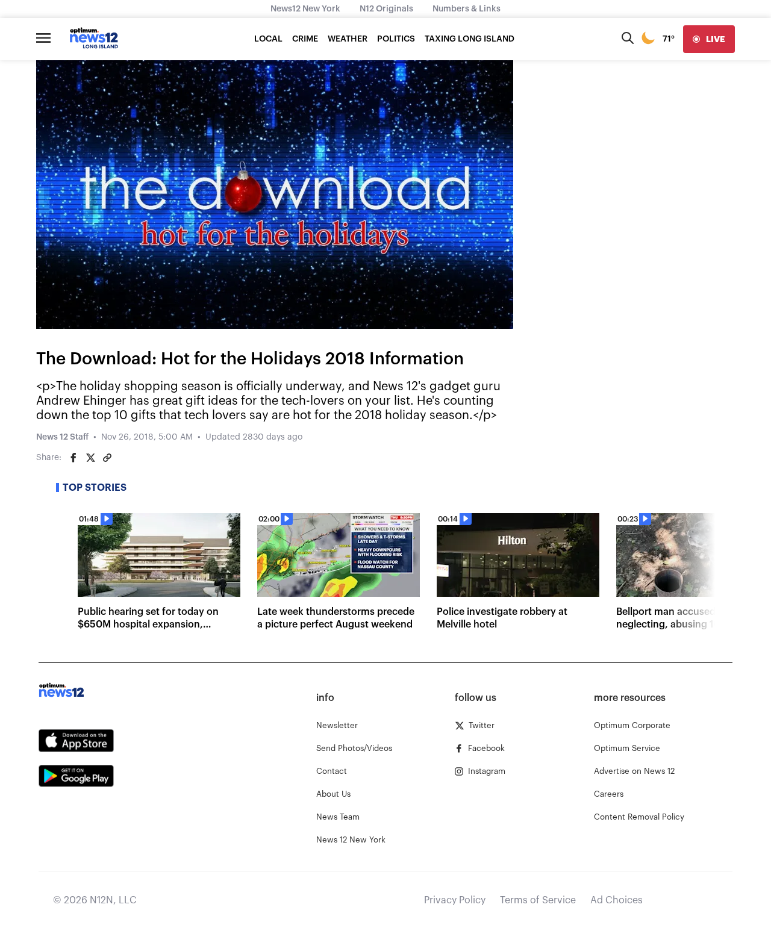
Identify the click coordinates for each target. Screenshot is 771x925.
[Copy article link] (107, 457)
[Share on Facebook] (73, 457)
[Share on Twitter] (90, 457)
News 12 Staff (62, 437)
